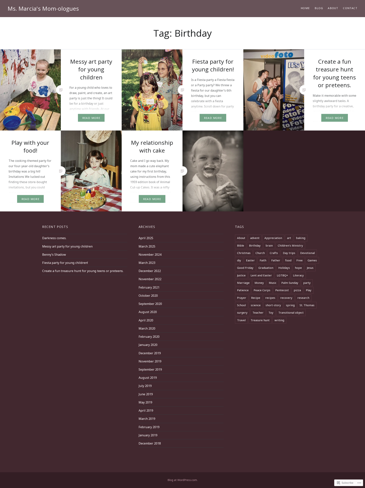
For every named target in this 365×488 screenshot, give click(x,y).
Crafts (274, 253)
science (256, 305)
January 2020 (148, 345)
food (288, 260)
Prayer (241, 298)
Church (260, 253)
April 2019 (146, 410)
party (307, 283)
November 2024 (150, 254)
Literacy (298, 275)
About (333, 8)
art (289, 238)
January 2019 (148, 435)
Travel (241, 320)
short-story (273, 305)
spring (290, 305)
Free (299, 260)
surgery (242, 312)
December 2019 (150, 353)
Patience (243, 290)
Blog (319, 8)
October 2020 (148, 295)
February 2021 (149, 287)
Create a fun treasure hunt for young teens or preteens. (82, 271)
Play (308, 290)
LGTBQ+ (282, 275)
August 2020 (148, 312)
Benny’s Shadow (54, 254)
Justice (241, 275)
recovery (286, 298)
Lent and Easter (261, 275)
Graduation (265, 268)
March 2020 (147, 328)
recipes (270, 298)
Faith (263, 260)
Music (272, 283)
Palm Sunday (289, 283)
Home (305, 8)
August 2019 (148, 378)
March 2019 (147, 419)
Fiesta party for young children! (65, 263)
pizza (297, 290)
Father (275, 260)
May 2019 (145, 402)
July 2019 (145, 386)
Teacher (257, 312)
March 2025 (147, 246)
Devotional (307, 253)
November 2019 (150, 361)
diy (239, 260)
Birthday (255, 245)
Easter (250, 260)
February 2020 (149, 337)
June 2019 (146, 394)
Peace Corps (262, 290)
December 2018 (150, 443)
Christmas (244, 253)
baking (300, 238)
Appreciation (273, 238)
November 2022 (150, 279)
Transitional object (291, 312)
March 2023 (147, 263)
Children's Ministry (290, 245)
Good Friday (245, 268)
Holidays (284, 268)
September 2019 (150, 369)
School (241, 305)
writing (279, 320)
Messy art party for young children (67, 246)
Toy (270, 312)
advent (254, 238)
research (303, 298)
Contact (350, 8)
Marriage (243, 283)
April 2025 (146, 238)
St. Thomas (307, 305)
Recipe (255, 298)
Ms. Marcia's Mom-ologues (43, 8)
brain (269, 245)
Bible (240, 245)
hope (298, 268)
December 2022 (150, 271)
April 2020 (146, 320)
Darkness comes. (54, 238)
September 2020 (150, 304)
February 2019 (149, 427)
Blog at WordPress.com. (182, 480)
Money (259, 283)
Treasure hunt (260, 320)
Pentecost (282, 290)
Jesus (310, 268)
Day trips (289, 253)
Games (312, 260)
